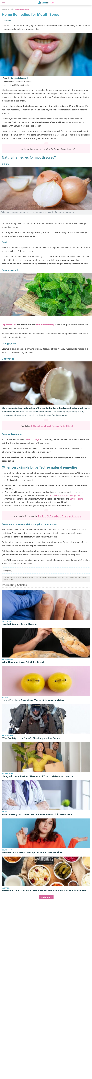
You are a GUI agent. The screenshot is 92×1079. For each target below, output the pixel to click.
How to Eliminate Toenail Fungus (19, 624)
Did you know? (7, 660)
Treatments (7, 622)
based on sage (32, 439)
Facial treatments (22, 9)
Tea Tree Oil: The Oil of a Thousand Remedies (59, 516)
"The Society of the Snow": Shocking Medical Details (31, 738)
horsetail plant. (76, 499)
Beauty (5, 698)
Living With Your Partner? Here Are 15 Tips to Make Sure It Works (37, 776)
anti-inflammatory (45, 325)
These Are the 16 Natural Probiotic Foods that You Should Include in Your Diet (44, 890)
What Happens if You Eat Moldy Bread (23, 662)
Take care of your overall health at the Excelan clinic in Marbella (37, 814)
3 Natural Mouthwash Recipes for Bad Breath (52, 426)
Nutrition (6, 888)
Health (4, 812)
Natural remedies (8, 9)
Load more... (46, 897)
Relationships (7, 774)
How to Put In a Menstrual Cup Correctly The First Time (32, 852)
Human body (7, 850)
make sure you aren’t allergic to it (65, 495)
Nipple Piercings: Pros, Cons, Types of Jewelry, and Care (33, 700)
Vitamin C (6, 349)
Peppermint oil (9, 325)
